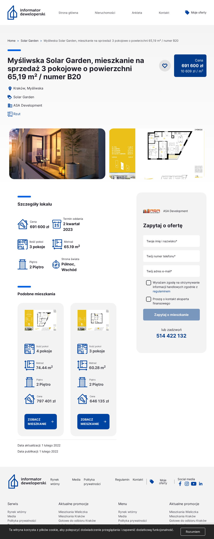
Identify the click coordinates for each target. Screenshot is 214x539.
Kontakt (164, 12)
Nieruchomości (105, 12)
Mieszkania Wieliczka (73, 512)
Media (76, 479)
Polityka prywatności (22, 520)
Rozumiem (193, 531)
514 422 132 (171, 336)
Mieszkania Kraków (72, 516)
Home (11, 40)
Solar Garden (29, 40)
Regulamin (122, 479)
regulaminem (161, 291)
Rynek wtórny (17, 512)
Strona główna (68, 12)
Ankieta (137, 12)
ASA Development (27, 105)
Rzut (16, 114)
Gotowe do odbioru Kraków (77, 520)
